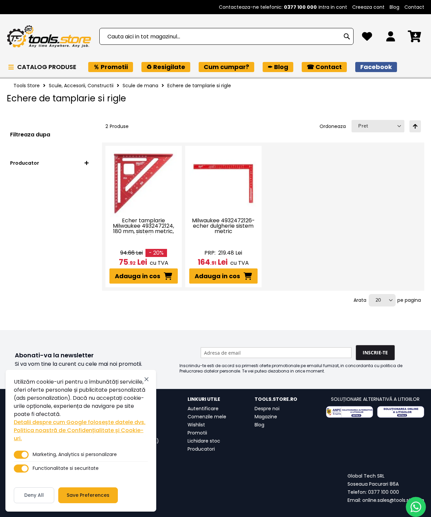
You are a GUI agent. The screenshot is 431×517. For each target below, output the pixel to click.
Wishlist (196, 424)
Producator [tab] (24, 163)
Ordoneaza (333, 126)
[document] (81, 440)
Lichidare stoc (204, 441)
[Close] (146, 379)
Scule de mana (140, 86)
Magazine (266, 416)
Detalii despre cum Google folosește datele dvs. (79, 422)
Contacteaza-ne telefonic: (268, 7)
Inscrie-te (375, 352)
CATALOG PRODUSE (47, 67)
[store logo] (49, 36)
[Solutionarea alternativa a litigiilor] (349, 412)
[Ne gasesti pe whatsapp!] (416, 507)
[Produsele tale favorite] (367, 38)
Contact (414, 7)
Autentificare (203, 408)
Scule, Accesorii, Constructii (81, 86)
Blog (394, 7)
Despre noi (267, 408)
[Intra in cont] (390, 38)
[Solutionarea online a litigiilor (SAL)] (400, 412)
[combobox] (226, 36)
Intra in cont (333, 7)
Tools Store (26, 86)
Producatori (201, 449)
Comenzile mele (207, 416)
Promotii (197, 432)
